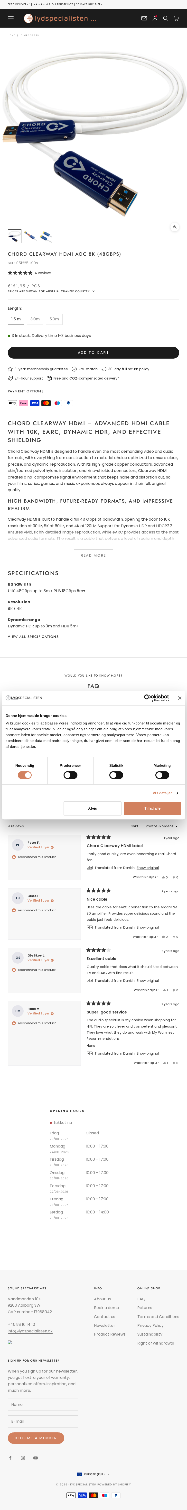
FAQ (141, 1299)
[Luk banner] (179, 698)
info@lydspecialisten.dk (30, 1331)
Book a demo (106, 1308)
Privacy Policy (150, 1325)
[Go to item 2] (30, 236)
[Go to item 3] (46, 236)
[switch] (70, 775)
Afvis (92, 808)
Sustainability (149, 1334)
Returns (144, 1308)
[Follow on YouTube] (35, 1458)
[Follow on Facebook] (10, 1458)
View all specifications (33, 636)
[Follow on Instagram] (22, 1458)
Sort (135, 826)
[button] (93, 273)
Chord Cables (30, 35)
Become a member (36, 1437)
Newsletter (104, 1325)
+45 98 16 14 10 (21, 1324)
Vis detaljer (162, 793)
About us (102, 1299)
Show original (148, 867)
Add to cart (93, 352)
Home (11, 35)
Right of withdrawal (155, 1343)
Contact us (104, 1317)
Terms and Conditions (158, 1317)
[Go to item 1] (14, 236)
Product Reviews (110, 1334)
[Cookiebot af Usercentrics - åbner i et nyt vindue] (147, 698)
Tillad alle (152, 808)
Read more (93, 555)
